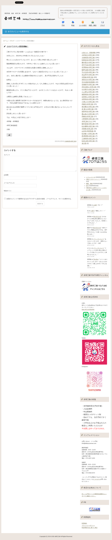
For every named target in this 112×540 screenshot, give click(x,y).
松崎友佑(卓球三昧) (88, 60)
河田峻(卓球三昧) (88, 77)
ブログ (102, 25)
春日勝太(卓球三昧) (88, 107)
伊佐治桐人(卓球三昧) (89, 87)
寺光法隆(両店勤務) (88, 82)
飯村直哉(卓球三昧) (88, 124)
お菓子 (95, 205)
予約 (63, 25)
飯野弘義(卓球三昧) (88, 70)
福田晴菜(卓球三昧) (88, 94)
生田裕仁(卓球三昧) (88, 97)
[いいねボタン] (9, 135)
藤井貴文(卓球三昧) (88, 62)
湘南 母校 (89, 183)
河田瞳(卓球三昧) (88, 129)
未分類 (84, 143)
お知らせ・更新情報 (88, 52)
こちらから (97, 479)
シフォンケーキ (90, 177)
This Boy (95, 259)
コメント (7, 155)
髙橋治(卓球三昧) (88, 116)
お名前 (6, 175)
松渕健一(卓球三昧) (88, 134)
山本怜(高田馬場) (88, 131)
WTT (87, 185)
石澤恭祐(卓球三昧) (88, 67)
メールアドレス (9, 183)
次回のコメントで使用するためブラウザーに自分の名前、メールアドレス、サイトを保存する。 (39, 199)
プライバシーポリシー (88, 525)
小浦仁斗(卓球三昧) (88, 102)
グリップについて (98, 239)
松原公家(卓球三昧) (88, 141)
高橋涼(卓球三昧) (88, 104)
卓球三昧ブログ (87, 121)
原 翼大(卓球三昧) (88, 109)
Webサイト (8, 191)
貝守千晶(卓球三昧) (88, 65)
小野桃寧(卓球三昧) (88, 119)
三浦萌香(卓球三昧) (88, 138)
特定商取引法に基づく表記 (89, 527)
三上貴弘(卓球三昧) (88, 92)
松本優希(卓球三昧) (88, 126)
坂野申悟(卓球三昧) (88, 111)
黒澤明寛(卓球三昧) (88, 136)
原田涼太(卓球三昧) (88, 79)
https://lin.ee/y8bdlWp (88, 309)
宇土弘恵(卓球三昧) (88, 72)
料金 (72, 25)
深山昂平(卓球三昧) (88, 75)
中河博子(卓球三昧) (88, 89)
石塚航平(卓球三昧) (88, 84)
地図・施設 (92, 25)
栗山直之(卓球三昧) (88, 114)
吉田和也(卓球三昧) (88, 99)
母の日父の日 (97, 216)
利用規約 (84, 523)
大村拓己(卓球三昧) (88, 55)
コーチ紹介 (83, 25)
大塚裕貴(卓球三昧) (70, 141)
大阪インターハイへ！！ (93, 179)
